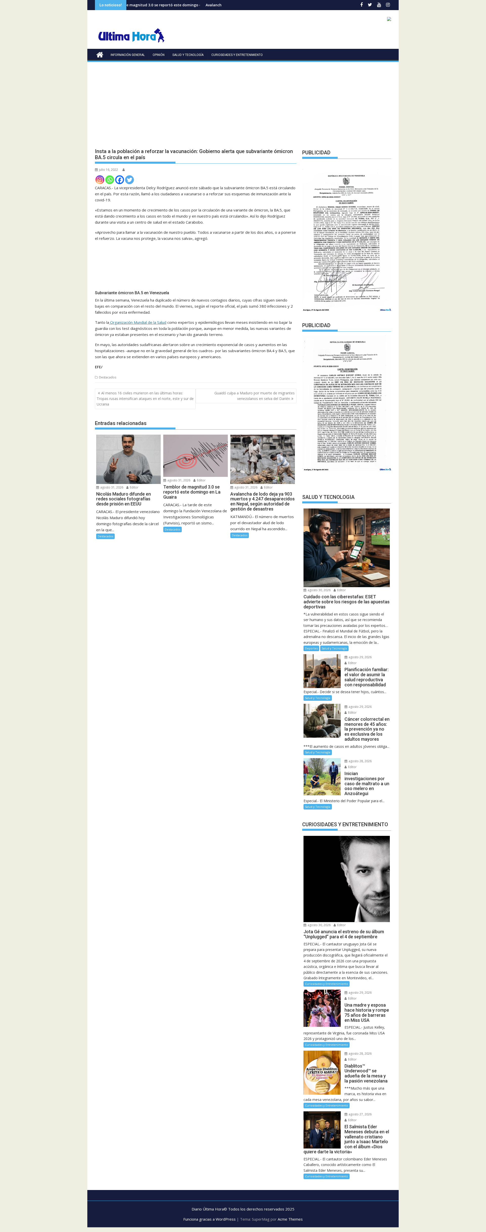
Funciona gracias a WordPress (209, 1219)
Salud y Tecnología (188, 55)
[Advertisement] (243, 100)
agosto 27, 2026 (360, 1114)
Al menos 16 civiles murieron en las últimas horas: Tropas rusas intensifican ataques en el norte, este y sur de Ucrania (145, 399)
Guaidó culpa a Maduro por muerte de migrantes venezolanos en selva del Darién (254, 396)
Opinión (159, 55)
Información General (128, 55)
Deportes (311, 648)
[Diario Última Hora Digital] (100, 54)
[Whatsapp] (109, 179)
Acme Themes (290, 1219)
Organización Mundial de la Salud (137, 322)
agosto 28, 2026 (360, 761)
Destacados (107, 377)
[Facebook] (119, 179)
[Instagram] (99, 179)
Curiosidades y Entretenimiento (237, 55)
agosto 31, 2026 (111, 487)
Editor (133, 487)
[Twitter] (129, 179)
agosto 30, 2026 (319, 590)
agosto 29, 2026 (360, 657)
